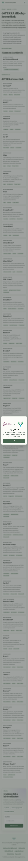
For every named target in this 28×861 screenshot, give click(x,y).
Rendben (14, 441)
